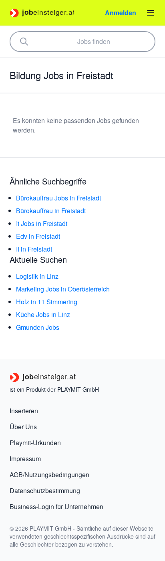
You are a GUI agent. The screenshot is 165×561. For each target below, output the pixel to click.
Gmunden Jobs (37, 327)
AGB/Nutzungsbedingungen (49, 474)
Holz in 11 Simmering (46, 301)
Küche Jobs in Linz (43, 314)
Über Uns (23, 426)
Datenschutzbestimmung (45, 490)
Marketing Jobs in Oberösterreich (63, 288)
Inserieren (24, 410)
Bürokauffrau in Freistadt (51, 210)
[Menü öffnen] (150, 13)
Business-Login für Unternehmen (56, 506)
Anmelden (120, 12)
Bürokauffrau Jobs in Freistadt (58, 197)
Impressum (25, 458)
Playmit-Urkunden (35, 442)
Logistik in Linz (37, 276)
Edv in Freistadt (38, 236)
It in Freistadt (34, 249)
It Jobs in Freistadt (41, 223)
